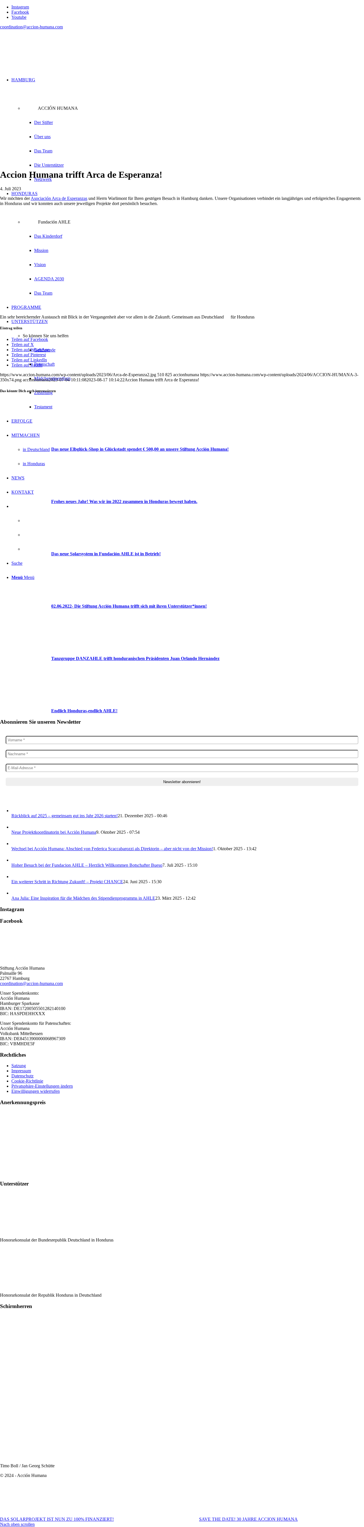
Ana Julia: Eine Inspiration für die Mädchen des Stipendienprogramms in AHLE (83, 898)
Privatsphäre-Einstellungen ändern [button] (42, 1086)
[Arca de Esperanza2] (117, 160)
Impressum (21, 1070)
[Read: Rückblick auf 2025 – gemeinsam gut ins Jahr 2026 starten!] (16, 810)
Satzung (18, 1065)
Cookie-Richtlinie (27, 1081)
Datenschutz (22, 1075)
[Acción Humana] (42, 61)
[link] (59, 198)
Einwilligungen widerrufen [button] (35, 1091)
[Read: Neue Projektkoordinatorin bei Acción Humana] (16, 827)
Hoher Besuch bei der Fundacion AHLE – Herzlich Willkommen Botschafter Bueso (86, 865)
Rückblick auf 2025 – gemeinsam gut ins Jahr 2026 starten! (64, 815)
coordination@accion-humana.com (31, 26)
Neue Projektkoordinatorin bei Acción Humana (53, 832)
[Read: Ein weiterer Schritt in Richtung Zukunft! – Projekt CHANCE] (16, 876)
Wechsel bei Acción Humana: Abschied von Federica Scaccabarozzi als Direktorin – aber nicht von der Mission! (112, 848)
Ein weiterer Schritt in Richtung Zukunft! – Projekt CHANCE (67, 881)
